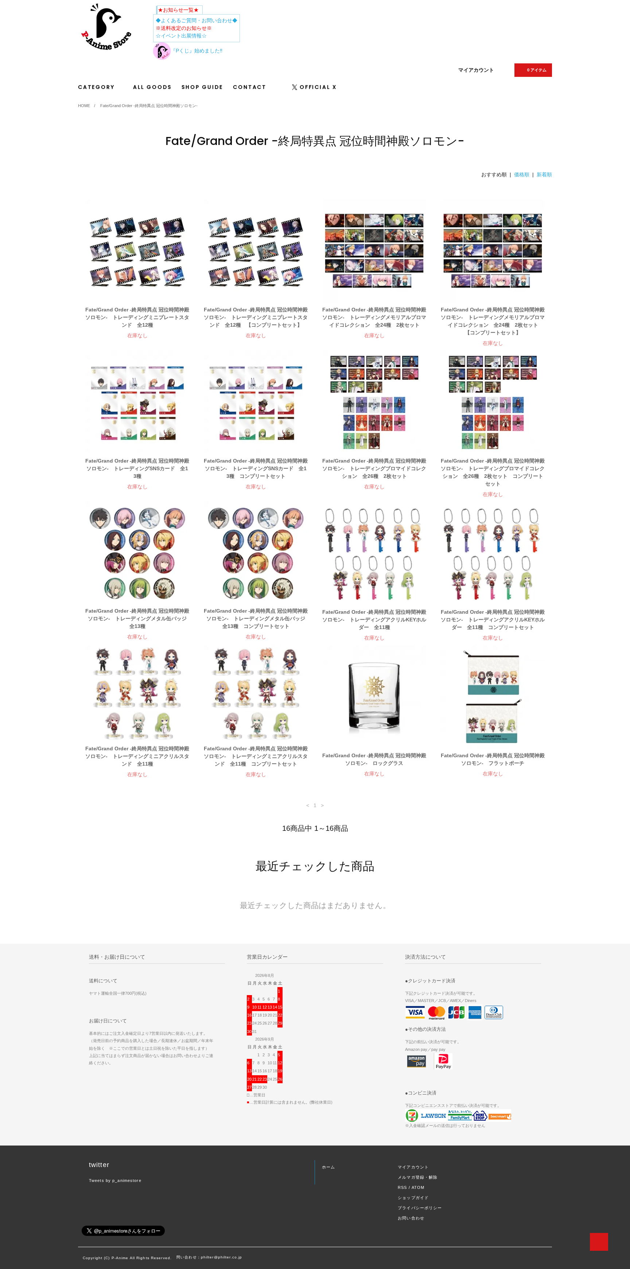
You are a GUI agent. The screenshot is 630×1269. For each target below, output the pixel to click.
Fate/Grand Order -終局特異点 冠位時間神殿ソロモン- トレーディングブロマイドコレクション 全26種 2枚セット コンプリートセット (493, 472)
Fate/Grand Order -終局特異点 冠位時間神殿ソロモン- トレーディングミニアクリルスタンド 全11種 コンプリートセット (256, 756)
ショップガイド (413, 1197)
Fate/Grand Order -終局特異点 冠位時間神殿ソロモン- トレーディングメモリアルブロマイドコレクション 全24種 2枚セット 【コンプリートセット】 (493, 321)
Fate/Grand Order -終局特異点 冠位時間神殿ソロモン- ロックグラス (374, 759)
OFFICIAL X (318, 87)
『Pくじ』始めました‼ (196, 51)
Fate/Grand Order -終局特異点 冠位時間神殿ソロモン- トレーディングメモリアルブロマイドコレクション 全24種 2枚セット (374, 317)
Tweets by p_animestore (115, 1180)
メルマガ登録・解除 (418, 1177)
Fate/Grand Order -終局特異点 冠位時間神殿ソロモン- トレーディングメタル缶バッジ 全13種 (137, 618)
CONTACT (250, 87)
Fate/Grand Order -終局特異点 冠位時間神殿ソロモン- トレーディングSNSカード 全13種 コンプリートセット (256, 468)
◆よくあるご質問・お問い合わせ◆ (196, 20)
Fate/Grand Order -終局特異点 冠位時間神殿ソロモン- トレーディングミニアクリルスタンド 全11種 (137, 756)
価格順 (521, 174)
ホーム (328, 1167)
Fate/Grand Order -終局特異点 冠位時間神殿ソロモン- (149, 105)
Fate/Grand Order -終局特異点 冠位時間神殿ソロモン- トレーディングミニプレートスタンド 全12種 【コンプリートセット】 (256, 317)
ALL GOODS (152, 87)
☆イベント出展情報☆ (181, 36)
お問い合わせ (411, 1218)
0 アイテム (537, 70)
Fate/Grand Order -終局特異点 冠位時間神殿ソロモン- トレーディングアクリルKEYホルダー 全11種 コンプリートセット (493, 619)
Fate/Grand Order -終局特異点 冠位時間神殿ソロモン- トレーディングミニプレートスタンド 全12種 (137, 317)
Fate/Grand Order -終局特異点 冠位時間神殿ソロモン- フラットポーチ (493, 759)
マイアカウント (476, 70)
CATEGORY (97, 87)
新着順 (544, 174)
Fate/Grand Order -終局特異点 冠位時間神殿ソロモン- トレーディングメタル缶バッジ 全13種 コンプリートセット (256, 618)
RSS (402, 1187)
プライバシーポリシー (420, 1208)
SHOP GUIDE (202, 87)
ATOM (418, 1187)
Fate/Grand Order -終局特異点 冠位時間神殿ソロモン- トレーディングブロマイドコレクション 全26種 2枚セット (374, 468)
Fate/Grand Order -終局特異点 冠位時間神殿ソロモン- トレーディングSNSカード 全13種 (137, 468)
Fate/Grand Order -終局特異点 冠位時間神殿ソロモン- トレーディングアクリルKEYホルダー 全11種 (374, 619)
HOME (84, 105)
